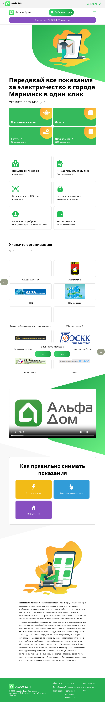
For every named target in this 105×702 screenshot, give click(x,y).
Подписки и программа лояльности (70, 694)
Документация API (89, 688)
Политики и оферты (73, 687)
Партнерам (57, 691)
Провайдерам (58, 687)
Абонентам (57, 683)
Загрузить (92, 3)
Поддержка (69, 683)
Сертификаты (89, 683)
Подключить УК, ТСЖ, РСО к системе (52, 20)
